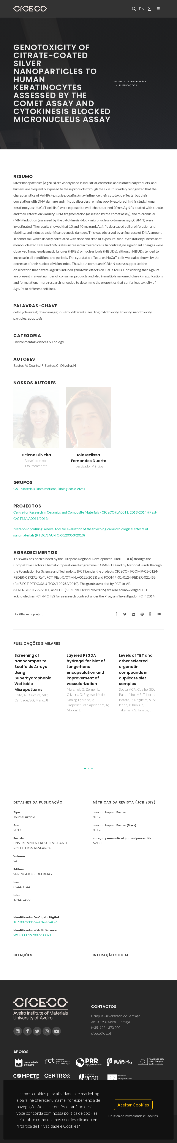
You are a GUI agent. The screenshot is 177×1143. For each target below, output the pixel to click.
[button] (85, 768)
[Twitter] (37, 1031)
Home (118, 81)
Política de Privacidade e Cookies (133, 1116)
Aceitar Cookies (133, 1104)
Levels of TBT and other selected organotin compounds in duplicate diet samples (136, 670)
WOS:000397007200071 (32, 935)
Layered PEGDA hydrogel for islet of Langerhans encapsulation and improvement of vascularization (86, 670)
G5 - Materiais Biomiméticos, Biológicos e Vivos (49, 489)
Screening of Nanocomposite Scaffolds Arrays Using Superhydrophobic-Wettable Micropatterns (33, 672)
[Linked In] (17, 1031)
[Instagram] (47, 1031)
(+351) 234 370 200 (105, 1027)
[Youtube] (56, 1031)
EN (141, 8)
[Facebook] (27, 1031)
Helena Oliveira (36, 455)
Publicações (128, 85)
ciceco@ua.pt (101, 1033)
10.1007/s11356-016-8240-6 (35, 922)
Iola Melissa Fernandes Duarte (88, 457)
